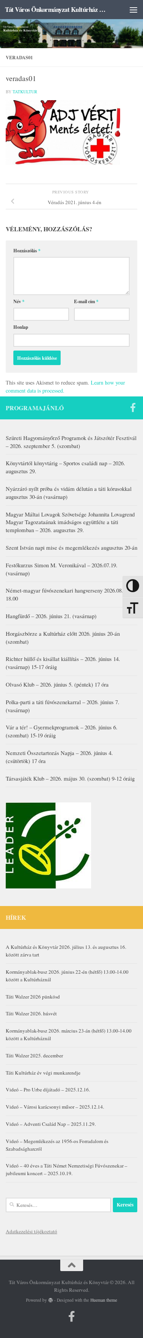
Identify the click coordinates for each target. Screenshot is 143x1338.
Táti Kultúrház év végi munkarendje (43, 1072)
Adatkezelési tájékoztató (31, 1231)
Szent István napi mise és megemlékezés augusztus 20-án (71, 547)
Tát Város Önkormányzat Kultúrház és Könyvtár (56, 9)
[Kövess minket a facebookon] (132, 407)
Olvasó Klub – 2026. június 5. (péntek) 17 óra (57, 684)
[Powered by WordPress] (50, 1300)
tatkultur (25, 91)
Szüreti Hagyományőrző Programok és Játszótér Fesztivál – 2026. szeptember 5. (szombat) (71, 442)
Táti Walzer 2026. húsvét (31, 1013)
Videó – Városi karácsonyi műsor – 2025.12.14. (55, 1106)
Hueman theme (103, 1300)
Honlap (20, 326)
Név (18, 301)
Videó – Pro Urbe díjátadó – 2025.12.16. (48, 1089)
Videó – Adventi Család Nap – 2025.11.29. (51, 1123)
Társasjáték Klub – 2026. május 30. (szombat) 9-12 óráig (70, 778)
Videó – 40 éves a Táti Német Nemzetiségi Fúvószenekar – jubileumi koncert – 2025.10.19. (66, 1169)
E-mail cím (86, 301)
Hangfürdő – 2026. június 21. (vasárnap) (51, 616)
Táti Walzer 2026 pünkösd (33, 996)
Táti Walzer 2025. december (34, 1055)
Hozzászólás (26, 250)
